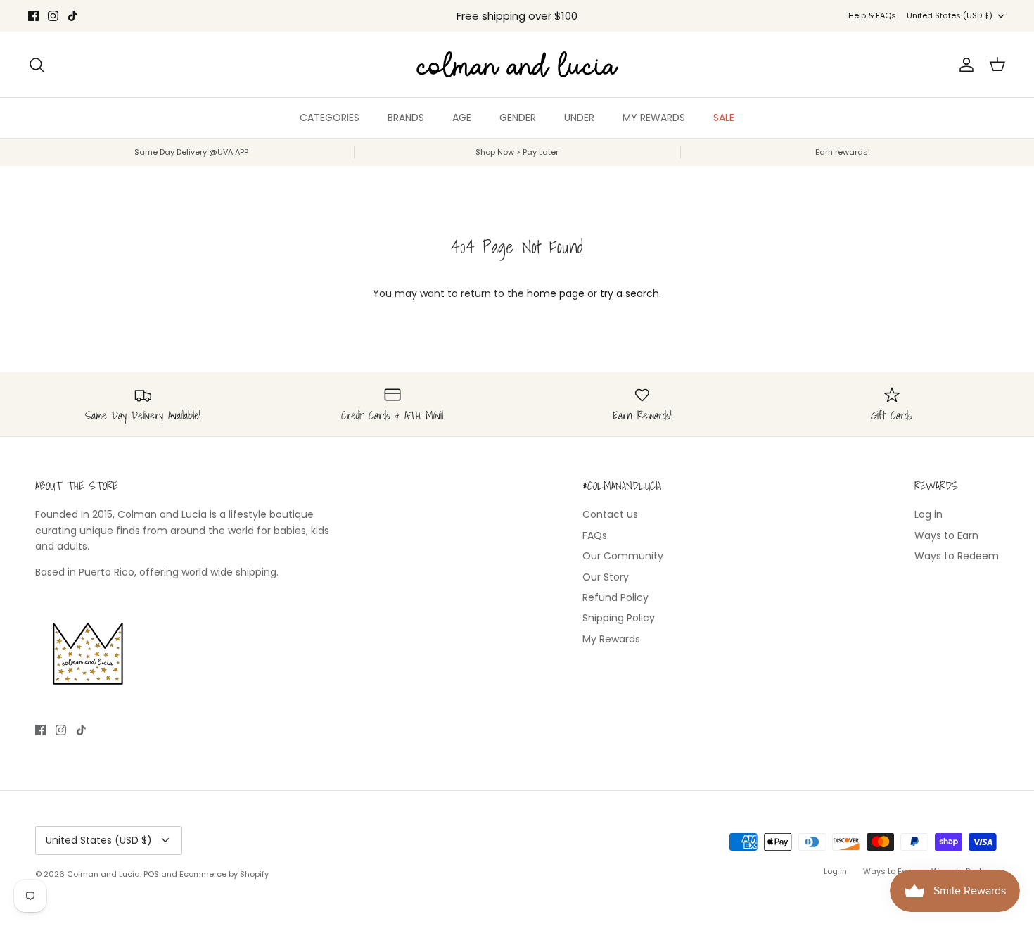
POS (151, 874)
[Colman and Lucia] (517, 64)
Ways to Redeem (956, 556)
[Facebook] (33, 16)
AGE (461, 117)
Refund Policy (615, 597)
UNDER (579, 117)
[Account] (963, 64)
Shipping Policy (618, 618)
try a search (629, 293)
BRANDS (406, 117)
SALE (723, 117)
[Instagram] (53, 16)
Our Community (622, 556)
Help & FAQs (872, 15)
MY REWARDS (654, 117)
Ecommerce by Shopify (224, 874)
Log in (928, 514)
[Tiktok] (73, 16)
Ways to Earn (946, 535)
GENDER (517, 117)
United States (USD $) (949, 15)
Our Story (605, 577)
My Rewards (611, 639)
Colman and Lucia (103, 874)
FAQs (594, 535)
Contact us (610, 514)
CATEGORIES (329, 117)
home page (556, 293)
